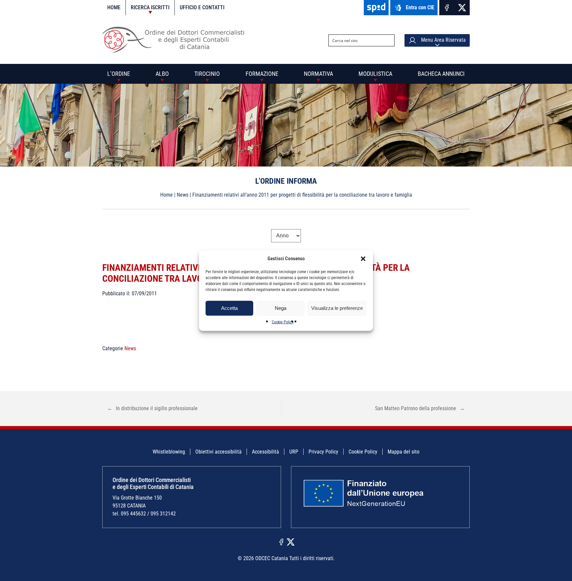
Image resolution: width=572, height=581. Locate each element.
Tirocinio (207, 73)
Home (113, 7)
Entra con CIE (420, 7)
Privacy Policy (323, 452)
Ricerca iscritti (150, 7)
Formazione (262, 73)
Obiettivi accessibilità (218, 452)
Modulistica (375, 73)
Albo (162, 73)
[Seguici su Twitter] (462, 7)
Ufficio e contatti (202, 7)
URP (293, 452)
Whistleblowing (169, 452)
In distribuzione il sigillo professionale (152, 408)
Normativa (318, 73)
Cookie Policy (283, 321)
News (182, 195)
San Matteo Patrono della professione (420, 408)
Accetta (229, 308)
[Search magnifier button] (388, 40)
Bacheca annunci (441, 73)
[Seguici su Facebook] (446, 7)
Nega (280, 308)
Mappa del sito (403, 452)
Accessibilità (265, 452)
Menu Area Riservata (443, 40)
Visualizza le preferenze (337, 308)
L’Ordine (118, 73)
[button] (363, 258)
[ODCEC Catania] (176, 51)
